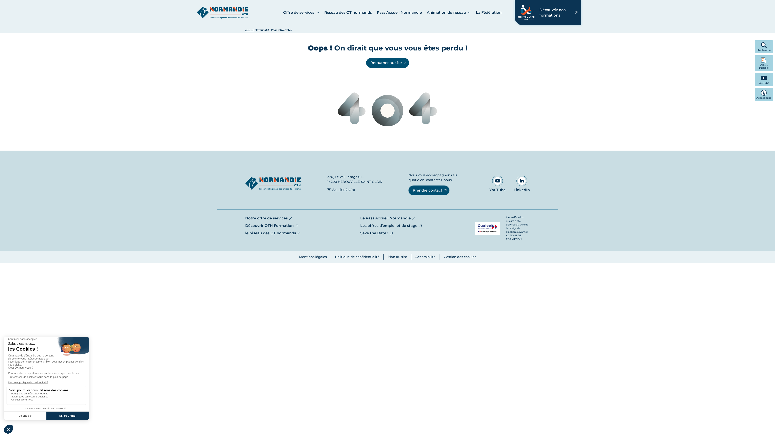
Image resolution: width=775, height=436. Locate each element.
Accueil (249, 29)
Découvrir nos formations (552, 13)
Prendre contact (427, 190)
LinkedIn (522, 190)
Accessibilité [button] (763, 97)
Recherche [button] (764, 50)
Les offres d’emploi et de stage (388, 225)
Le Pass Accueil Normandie (385, 218)
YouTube (497, 190)
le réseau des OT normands (270, 233)
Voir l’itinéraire (343, 190)
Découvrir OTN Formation (269, 225)
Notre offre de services (266, 218)
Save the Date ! (374, 233)
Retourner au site (386, 63)
